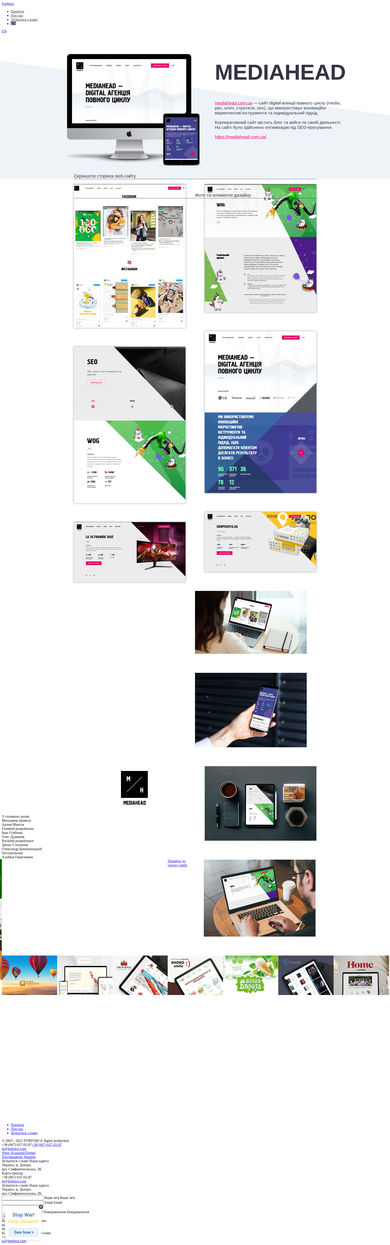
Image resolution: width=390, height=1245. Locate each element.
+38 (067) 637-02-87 (47, 1145)
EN (13, 23)
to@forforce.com (14, 1149)
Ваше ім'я (51, 1198)
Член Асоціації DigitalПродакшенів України (19, 1155)
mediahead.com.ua (233, 103)
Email (48, 1202)
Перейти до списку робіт (177, 863)
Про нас (17, 15)
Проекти (17, 11)
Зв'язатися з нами (24, 19)
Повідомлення (55, 1212)
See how (22, 1232)
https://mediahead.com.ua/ (240, 136)
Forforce (8, 4)
